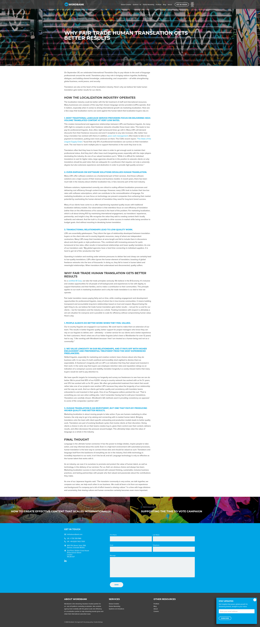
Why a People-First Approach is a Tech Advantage (180, 86)
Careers (156, 611)
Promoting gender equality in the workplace (180, 114)
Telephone (156, 545)
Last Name (156, 535)
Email (111, 545)
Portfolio (158, 4)
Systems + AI (137, 4)
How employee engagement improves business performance (180, 105)
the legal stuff (79, 622)
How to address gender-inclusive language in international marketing (178, 96)
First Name (113, 535)
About (170, 4)
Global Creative (126, 4)
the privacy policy (88, 622)
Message (113, 556)
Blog (164, 4)
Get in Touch (181, 4)
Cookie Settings (98, 622)
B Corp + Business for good (77, 28)
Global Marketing (148, 4)
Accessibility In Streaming (179, 76)
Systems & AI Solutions (116, 609)
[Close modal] (254, 599)
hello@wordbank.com (74, 534)
